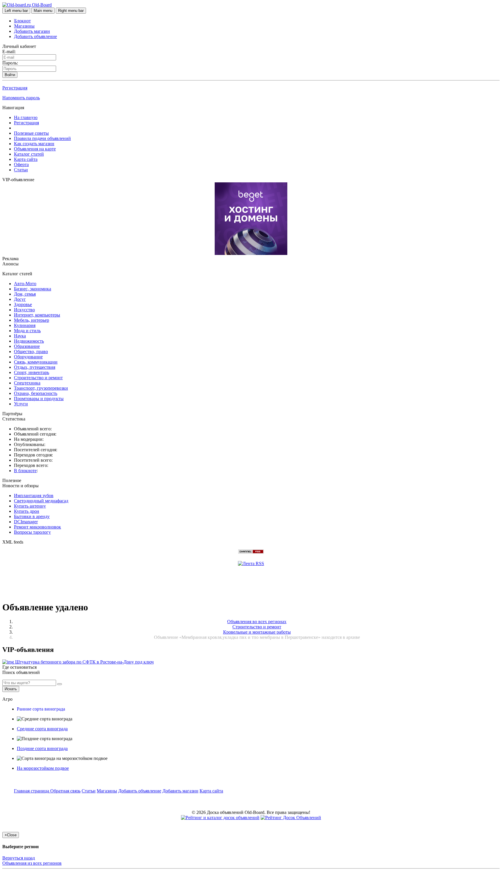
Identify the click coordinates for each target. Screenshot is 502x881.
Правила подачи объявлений (42, 138)
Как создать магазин (34, 143)
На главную (25, 117)
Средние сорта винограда (42, 728)
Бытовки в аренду (32, 516)
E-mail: (9, 51)
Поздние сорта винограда (42, 748)
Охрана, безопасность (35, 393)
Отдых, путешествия (34, 367)
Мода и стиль (27, 330)
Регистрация (14, 87)
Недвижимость (29, 341)
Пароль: (10, 62)
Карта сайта (25, 159)
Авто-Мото (25, 283)
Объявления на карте (35, 148)
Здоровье (23, 304)
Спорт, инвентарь (31, 372)
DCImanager (26, 521)
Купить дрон (26, 511)
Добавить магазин (32, 31)
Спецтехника (27, 382)
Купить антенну (30, 506)
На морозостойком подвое (43, 768)
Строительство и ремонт (38, 377)
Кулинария (24, 325)
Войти (10, 75)
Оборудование (28, 356)
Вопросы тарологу (32, 532)
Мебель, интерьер (31, 320)
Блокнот (22, 20)
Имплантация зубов (33, 495)
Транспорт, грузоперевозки (41, 388)
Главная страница (32, 790)
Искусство (24, 309)
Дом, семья (25, 294)
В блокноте (25, 470)
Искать (11, 689)
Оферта (21, 164)
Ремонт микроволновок (37, 526)
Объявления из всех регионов (32, 863)
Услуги (21, 403)
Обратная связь (65, 790)
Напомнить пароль (21, 97)
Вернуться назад (18, 857)
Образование (27, 346)
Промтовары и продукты (39, 398)
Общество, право (31, 351)
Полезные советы (31, 133)
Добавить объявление (35, 36)
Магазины (24, 26)
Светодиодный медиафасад (41, 500)
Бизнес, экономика (32, 288)
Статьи (21, 169)
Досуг (20, 299)
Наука (20, 335)
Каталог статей (29, 154)
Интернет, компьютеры (37, 314)
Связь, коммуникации (36, 361)
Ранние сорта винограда (41, 708)
